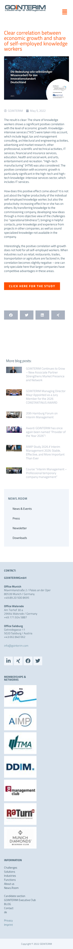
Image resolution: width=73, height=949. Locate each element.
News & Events (22, 508)
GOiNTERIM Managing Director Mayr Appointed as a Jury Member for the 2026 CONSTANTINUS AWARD (45, 397)
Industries (10, 876)
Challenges (10, 868)
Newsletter (20, 528)
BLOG (7, 904)
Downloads (20, 537)
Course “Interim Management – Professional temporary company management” (46, 473)
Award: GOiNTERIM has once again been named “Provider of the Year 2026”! (46, 432)
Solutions (9, 872)
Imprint (8, 924)
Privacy (8, 920)
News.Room (11, 888)
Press (16, 518)
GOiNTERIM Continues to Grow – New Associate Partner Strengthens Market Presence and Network (45, 374)
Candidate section (14, 896)
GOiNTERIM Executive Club (20, 900)
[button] (63, 11)
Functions (10, 880)
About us (9, 884)
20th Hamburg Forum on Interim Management (42, 415)
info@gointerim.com (16, 645)
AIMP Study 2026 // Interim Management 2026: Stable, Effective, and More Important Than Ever (45, 452)
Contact (8, 908)
